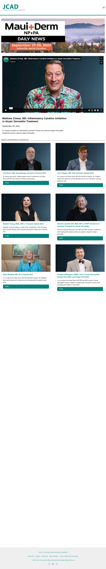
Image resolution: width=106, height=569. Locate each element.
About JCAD (31, 556)
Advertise (38, 556)
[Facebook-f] (49, 564)
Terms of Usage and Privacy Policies (69, 556)
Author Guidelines (53, 556)
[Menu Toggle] (104, 7)
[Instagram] (57, 564)
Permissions (45, 556)
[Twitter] (53, 564)
